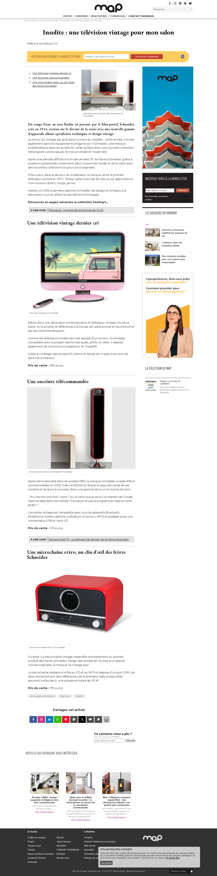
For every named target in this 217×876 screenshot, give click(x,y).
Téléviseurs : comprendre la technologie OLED (76, 210)
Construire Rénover (37, 858)
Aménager (32, 862)
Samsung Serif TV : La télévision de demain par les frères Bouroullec (89, 539)
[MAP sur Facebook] (170, 3)
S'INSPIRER (81, 17)
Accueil (27, 21)
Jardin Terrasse (64, 841)
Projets (31, 841)
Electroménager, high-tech (51, 21)
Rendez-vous (63, 858)
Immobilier (61, 846)
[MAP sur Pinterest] (185, 3)
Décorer (35, 21)
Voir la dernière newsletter (156, 196)
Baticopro (61, 854)
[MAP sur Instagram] (175, 3)
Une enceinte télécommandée (50, 77)
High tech (65, 696)
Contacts (88, 837)
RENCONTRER (99, 17)
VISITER (67, 17)
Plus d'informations (44, 812)
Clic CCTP (107, 871)
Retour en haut (178, 871)
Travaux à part (34, 846)
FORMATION (118, 17)
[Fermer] (182, 56)
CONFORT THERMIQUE (141, 16)
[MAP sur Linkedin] (180, 3)
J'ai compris (106, 863)
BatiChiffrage (119, 871)
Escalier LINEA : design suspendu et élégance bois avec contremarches (44, 800)
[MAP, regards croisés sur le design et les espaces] (108, 8)
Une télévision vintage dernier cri (51, 73)
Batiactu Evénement (136, 871)
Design (79, 696)
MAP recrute (89, 846)
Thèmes (31, 850)
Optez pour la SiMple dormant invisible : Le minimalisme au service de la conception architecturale (80, 802)
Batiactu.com (94, 871)
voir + (147, 224)
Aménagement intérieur (42, 696)
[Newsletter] (190, 3)
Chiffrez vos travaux (37, 837)
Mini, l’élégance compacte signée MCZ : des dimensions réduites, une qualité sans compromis (116, 801)
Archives (148, 199)
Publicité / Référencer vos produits (100, 841)
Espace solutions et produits (41, 854)
